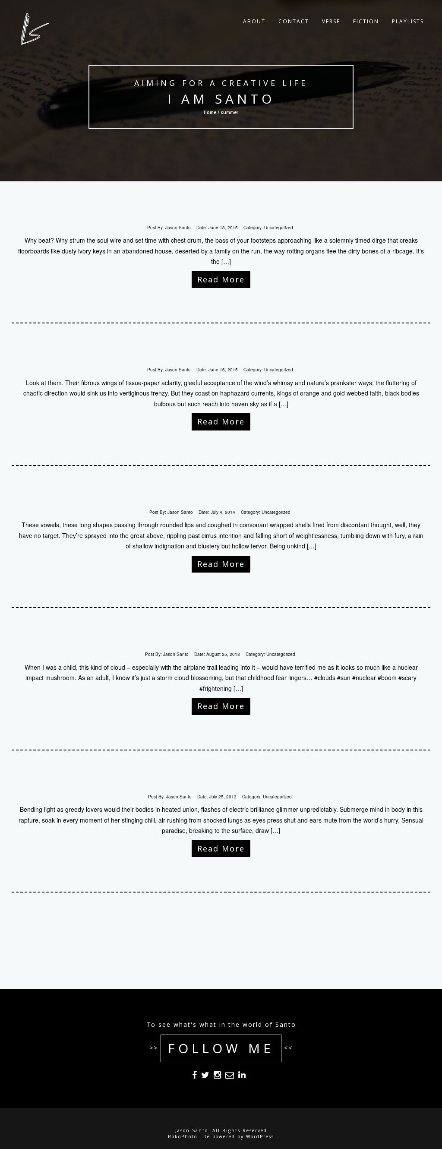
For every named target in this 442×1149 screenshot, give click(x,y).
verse (331, 21)
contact (293, 21)
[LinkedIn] (242, 1076)
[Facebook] (194, 1076)
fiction (366, 21)
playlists (408, 21)
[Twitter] (205, 1076)
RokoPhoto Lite (189, 1136)
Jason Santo (178, 228)
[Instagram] (217, 1076)
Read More (221, 279)
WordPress (260, 1136)
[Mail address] (229, 1076)
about (254, 21)
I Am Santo (221, 99)
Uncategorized (278, 228)
